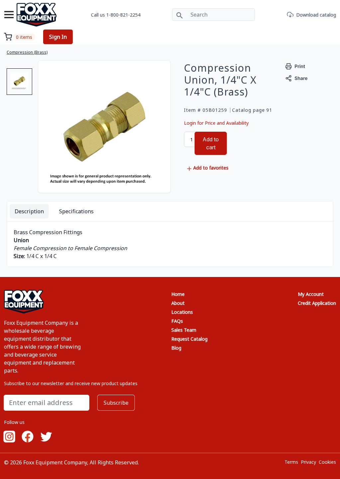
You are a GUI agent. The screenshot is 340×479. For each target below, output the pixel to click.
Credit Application (317, 303)
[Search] (179, 14)
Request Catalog (189, 339)
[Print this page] (295, 66)
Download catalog (316, 15)
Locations (182, 312)
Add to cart (211, 143)
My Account (311, 294)
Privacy (308, 462)
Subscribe (116, 402)
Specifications (76, 211)
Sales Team (183, 330)
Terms (291, 462)
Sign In (58, 36)
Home (178, 294)
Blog (176, 348)
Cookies (327, 462)
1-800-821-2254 (123, 15)
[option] (19, 84)
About (178, 303)
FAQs (177, 321)
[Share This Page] (296, 78)
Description (29, 211)
